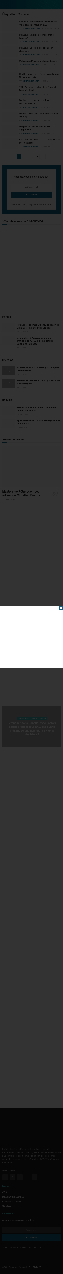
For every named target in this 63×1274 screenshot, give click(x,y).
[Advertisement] (31, 637)
